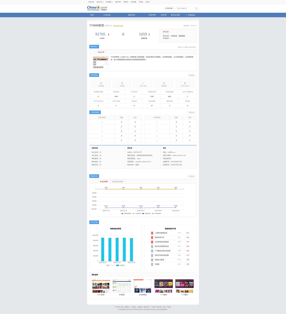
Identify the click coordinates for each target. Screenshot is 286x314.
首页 (92, 15)
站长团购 (133, 2)
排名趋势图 (104, 181)
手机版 (169, 307)
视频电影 (144, 38)
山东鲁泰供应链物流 (162, 242)
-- (143, 83)
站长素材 (108, 2)
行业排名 (107, 15)
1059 (143, 34)
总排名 (102, 38)
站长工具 (99, 2)
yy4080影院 (143, 295)
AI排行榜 (152, 15)
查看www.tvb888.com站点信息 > (187, 47)
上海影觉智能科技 (161, 233)
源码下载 (118, 2)
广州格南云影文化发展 (162, 251)
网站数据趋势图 (117, 181)
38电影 (157, 264)
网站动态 (159, 307)
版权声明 (146, 307)
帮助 (164, 307)
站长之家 (91, 2)
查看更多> (192, 75)
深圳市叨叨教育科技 (162, 246)
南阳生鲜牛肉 (159, 237)
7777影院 (164, 295)
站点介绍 (101, 52)
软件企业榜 (175, 15)
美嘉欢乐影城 (159, 260)
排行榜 (163, 15)
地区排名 (131, 15)
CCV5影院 (100, 295)
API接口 (125, 2)
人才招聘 (153, 307)
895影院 (122, 295)
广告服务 (133, 307)
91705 (100, 34)
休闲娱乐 (174, 36)
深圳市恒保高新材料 (162, 255)
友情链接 (140, 307)
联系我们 (127, 307)
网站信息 (166, 32)
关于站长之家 (119, 307)
